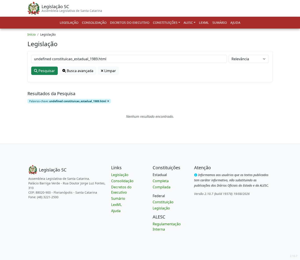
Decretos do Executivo (129, 22)
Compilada (161, 187)
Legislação (69, 22)
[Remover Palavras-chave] (108, 101)
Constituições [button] (165, 22)
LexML (204, 22)
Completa (161, 180)
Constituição (163, 202)
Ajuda (235, 22)
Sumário (219, 22)
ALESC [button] (188, 22)
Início (31, 34)
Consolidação (94, 22)
